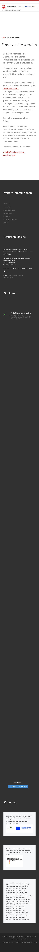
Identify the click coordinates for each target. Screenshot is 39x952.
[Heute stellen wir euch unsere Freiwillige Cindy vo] (17, 599)
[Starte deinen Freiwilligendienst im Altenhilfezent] (17, 747)
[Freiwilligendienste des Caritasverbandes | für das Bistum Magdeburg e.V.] (18, 6)
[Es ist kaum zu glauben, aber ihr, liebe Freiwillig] (17, 425)
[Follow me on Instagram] (8, 2)
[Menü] (36, 7)
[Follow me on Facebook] (5, 2)
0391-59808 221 (11, 265)
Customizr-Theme (31, 942)
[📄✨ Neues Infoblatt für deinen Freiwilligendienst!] (17, 680)
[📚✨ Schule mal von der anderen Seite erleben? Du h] (17, 511)
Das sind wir (7, 207)
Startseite (6, 204)
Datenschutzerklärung (10, 219)
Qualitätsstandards (11, 89)
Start (3, 37)
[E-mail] (2, 2)
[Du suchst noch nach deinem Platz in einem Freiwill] (17, 352)
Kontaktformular (8, 213)
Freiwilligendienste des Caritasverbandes (22, 937)
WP (13, 942)
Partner (5, 223)
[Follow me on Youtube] (11, 2)
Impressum (6, 216)
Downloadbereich (9, 210)
